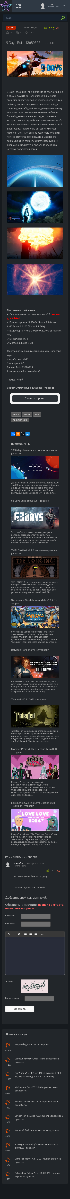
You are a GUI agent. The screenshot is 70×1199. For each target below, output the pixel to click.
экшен (27, 414)
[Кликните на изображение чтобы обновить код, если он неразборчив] (34, 992)
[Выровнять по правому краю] (35, 934)
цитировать (29, 887)
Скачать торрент (35, 398)
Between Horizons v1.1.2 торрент (30, 649)
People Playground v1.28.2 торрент (32, 1044)
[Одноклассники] (18, 434)
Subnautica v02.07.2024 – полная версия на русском (37, 1060)
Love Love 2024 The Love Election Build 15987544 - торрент (33, 804)
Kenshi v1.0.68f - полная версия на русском (37, 1130)
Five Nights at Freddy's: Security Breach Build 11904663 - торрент (36, 1146)
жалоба (41, 887)
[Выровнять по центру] (30, 934)
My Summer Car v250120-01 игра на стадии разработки (36, 1089)
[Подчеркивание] (18, 934)
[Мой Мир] (27, 434)
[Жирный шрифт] (8, 934)
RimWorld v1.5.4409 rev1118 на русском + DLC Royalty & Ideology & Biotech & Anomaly (38, 1075)
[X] (23, 434)
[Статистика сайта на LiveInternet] (53, 1196)
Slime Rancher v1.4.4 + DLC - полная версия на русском (38, 1160)
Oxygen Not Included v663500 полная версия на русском (39, 1118)
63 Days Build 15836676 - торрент (30, 500)
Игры (11, 28)
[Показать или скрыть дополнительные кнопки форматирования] (42, 934)
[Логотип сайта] (6, 6)
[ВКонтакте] (13, 434)
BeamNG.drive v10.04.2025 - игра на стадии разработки (36, 1103)
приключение (20, 420)
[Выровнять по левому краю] (25, 934)
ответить (18, 887)
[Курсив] (13, 934)
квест (16, 414)
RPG (37, 414)
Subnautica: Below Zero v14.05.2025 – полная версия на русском (37, 1175)
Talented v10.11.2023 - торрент (28, 699)
